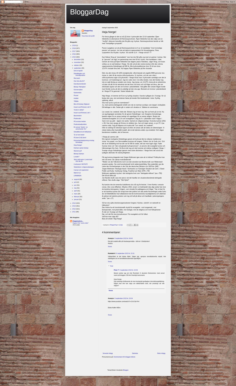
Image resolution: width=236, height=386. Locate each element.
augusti (76, 179)
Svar (111, 266)
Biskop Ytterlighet (79, 87)
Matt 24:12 (77, 173)
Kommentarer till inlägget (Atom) (124, 357)
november (77, 62)
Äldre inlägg (161, 353)
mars (76, 194)
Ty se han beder (79, 135)
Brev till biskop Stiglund (81, 104)
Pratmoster (77, 118)
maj (75, 188)
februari (77, 196)
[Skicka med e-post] (128, 225)
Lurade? (76, 157)
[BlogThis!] (130, 225)
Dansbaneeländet (80, 84)
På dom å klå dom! (80, 137)
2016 (74, 54)
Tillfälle (76, 101)
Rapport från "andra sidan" (80, 223)
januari (76, 199)
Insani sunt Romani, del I (82, 113)
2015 (74, 57)
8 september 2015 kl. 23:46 (129, 270)
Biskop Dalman (79, 154)
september (77, 68)
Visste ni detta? (79, 110)
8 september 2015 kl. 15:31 (125, 253)
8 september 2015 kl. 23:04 (124, 298)
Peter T (116, 270)
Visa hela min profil (88, 36)
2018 (74, 48)
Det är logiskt (78, 71)
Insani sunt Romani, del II (82, 107)
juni (75, 185)
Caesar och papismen (81, 170)
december (77, 59)
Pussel (76, 95)
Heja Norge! (78, 145)
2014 (74, 203)
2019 (74, 45)
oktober (76, 65)
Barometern (78, 116)
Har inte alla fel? (79, 81)
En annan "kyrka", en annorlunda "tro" (81, 128)
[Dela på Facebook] (135, 225)
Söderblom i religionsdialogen (84, 167)
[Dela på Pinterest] (137, 225)
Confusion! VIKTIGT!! (81, 164)
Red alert (77, 78)
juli (75, 182)
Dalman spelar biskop (81, 148)
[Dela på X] (132, 225)
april (75, 191)
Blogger (125, 370)
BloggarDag (89, 12)
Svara (110, 246)
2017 (74, 51)
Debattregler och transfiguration (79, 74)
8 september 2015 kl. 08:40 (124, 238)
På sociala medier (80, 121)
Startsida (135, 353)
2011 (74, 212)
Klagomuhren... (78, 221)
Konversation (78, 90)
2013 (74, 206)
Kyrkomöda (77, 93)
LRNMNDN (77, 176)
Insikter (76, 98)
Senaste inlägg (108, 353)
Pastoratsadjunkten (80, 124)
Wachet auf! (78, 151)
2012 (74, 209)
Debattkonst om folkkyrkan (82, 132)
